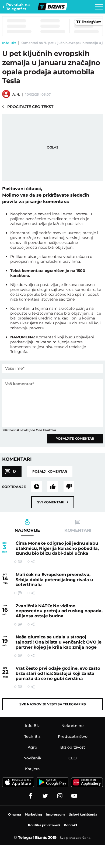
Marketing (33, 814)
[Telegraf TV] (74, 795)
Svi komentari (52, 501)
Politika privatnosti (44, 825)
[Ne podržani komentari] (69, 486)
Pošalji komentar (49, 471)
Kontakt (70, 825)
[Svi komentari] (36, 486)
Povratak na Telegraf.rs (18, 6)
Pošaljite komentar (74, 438)
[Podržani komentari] (52, 486)
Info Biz (9, 43)
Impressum (55, 814)
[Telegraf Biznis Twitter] (45, 795)
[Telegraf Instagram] (59, 795)
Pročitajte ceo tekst (27, 106)
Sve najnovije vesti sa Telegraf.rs (52, 704)
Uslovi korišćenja (83, 814)
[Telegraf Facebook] (30, 795)
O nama (14, 814)
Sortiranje (14, 486)
